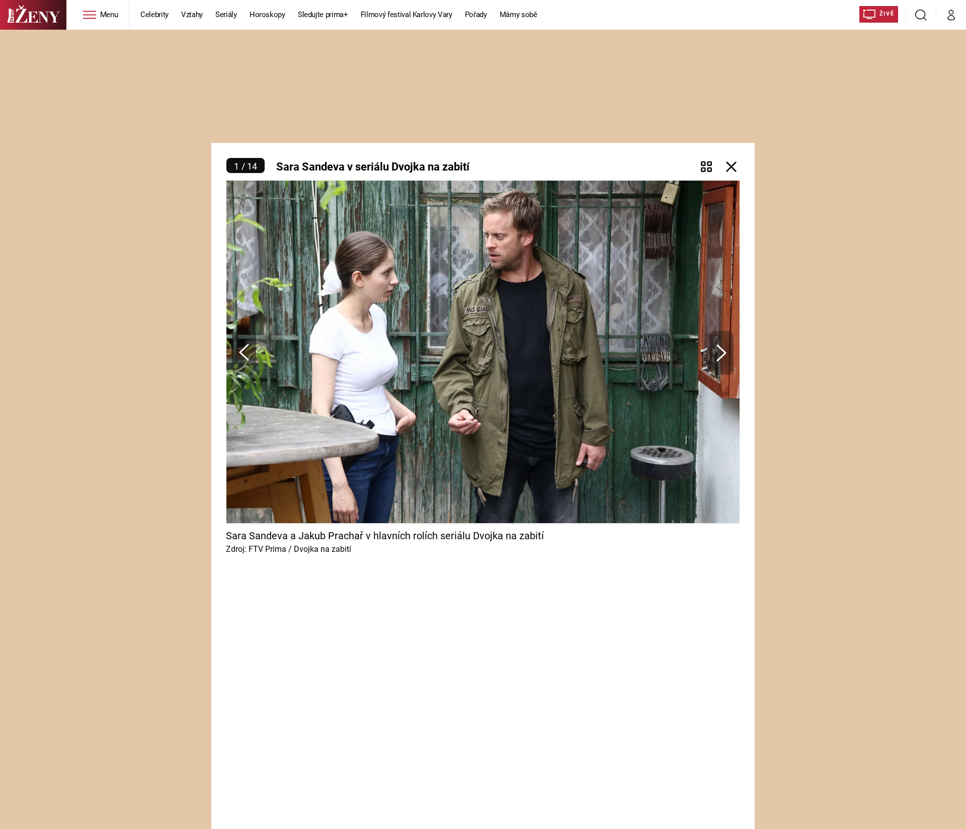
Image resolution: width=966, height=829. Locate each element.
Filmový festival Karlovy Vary (406, 14)
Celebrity (154, 14)
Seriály (226, 14)
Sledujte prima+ (323, 14)
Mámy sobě (518, 14)
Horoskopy (267, 14)
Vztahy (192, 14)
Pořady (476, 14)
